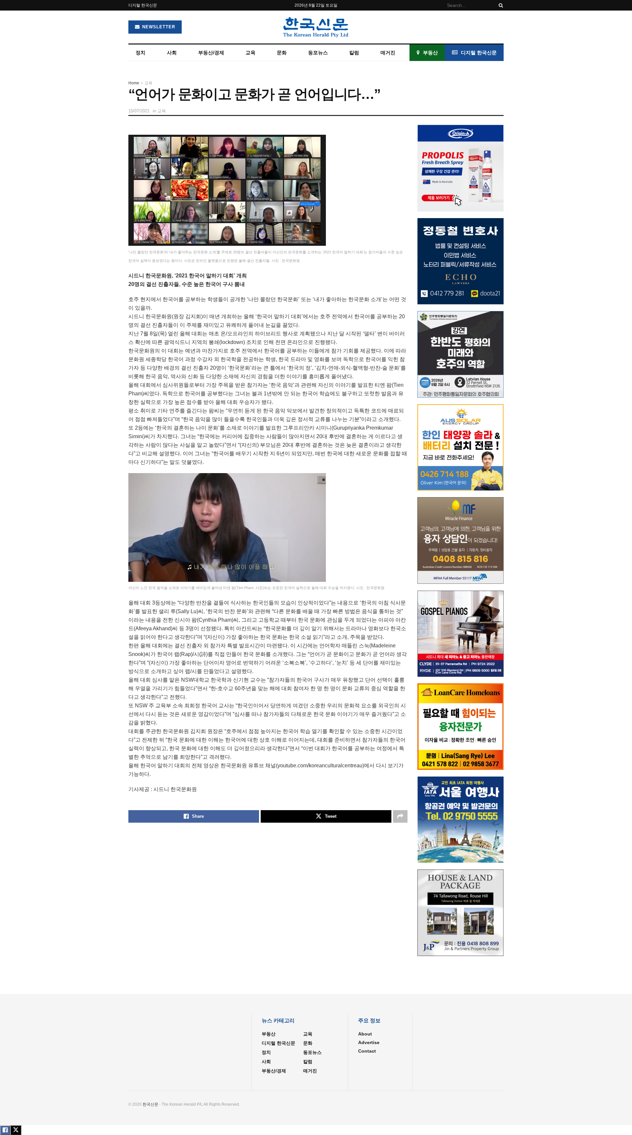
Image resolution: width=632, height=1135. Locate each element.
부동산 (430, 52)
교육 (250, 52)
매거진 (388, 52)
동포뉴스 (318, 52)
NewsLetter (158, 26)
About (365, 1033)
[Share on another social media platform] (400, 816)
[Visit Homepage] (316, 27)
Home (133, 83)
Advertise (369, 1042)
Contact (367, 1051)
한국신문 (150, 1104)
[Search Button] (499, 5)
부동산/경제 (211, 52)
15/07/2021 (138, 110)
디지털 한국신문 (142, 5)
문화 (282, 52)
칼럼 (354, 52)
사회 (172, 52)
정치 (140, 52)
